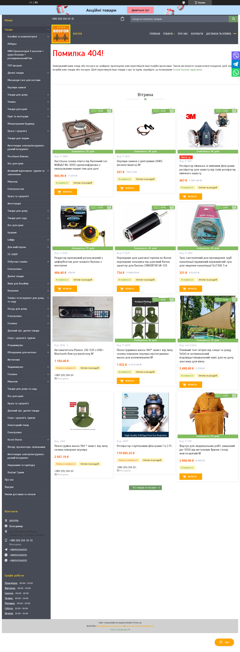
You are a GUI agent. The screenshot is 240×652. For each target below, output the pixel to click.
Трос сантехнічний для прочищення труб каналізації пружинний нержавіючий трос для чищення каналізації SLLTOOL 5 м (205, 261)
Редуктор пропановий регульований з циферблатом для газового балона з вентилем (78, 261)
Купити (67, 192)
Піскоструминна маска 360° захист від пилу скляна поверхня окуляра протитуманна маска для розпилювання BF (145, 353)
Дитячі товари (16, 72)
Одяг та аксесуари (18, 116)
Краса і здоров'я (17, 131)
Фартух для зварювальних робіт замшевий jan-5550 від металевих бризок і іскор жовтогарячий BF (207, 449)
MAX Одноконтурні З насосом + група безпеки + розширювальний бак (26, 55)
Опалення (13, 290)
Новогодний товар (18, 425)
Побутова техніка (17, 261)
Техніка (12, 101)
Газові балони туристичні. (187, 69)
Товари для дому (18, 94)
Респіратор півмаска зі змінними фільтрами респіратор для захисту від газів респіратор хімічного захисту (207, 169)
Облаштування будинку (21, 123)
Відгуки (9, 487)
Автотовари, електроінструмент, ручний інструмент (26, 147)
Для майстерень (17, 247)
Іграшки (12, 232)
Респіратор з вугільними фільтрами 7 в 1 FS (144, 446)
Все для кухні (15, 163)
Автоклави (14, 359)
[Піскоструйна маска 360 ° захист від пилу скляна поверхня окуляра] (82, 415)
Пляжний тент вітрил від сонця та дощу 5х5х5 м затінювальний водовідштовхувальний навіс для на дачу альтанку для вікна (206, 355)
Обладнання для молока (22, 352)
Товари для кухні (17, 109)
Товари (9, 29)
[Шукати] (233, 19)
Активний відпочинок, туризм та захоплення (26, 172)
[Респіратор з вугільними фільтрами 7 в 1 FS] (145, 415)
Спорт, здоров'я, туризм (21, 338)
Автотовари (14, 203)
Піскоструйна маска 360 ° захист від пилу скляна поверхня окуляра (81, 447)
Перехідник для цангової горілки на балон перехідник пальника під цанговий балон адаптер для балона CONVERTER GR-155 (144, 261)
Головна (12, 323)
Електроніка (15, 269)
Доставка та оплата (218, 33)
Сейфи (11, 239)
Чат (227, 642)
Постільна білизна (18, 156)
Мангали (12, 181)
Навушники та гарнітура (21, 465)
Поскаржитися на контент (110, 626)
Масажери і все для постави (24, 80)
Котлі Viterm (15, 439)
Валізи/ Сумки (16, 472)
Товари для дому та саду (22, 388)
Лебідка (12, 43)
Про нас (9, 479)
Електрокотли (16, 189)
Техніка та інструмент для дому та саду (26, 299)
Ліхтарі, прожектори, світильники (26, 447)
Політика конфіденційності (139, 626)
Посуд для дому (17, 308)
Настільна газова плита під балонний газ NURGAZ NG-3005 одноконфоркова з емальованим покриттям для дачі (80, 165)
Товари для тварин (18, 138)
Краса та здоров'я (18, 196)
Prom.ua (137, 622)
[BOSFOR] (61, 33)
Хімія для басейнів (18, 283)
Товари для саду (17, 218)
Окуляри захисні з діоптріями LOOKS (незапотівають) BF (139, 163)
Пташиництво (15, 345)
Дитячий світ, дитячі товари (23, 330)
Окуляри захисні (17, 87)
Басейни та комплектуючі (22, 36)
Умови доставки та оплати (20, 494)
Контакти (197, 33)
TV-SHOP (13, 254)
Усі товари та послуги (144, 487)
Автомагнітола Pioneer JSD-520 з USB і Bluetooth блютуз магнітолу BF (78, 351)
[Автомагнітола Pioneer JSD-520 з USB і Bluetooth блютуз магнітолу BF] (82, 319)
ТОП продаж (15, 65)
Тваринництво (15, 367)
